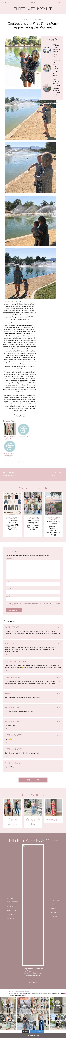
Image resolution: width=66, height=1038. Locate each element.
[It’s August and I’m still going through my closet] (25, 1005)
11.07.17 (59, 627)
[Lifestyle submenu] (14, 918)
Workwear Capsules (12, 518)
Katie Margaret (13, 707)
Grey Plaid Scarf (56, 475)
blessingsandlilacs (15, 661)
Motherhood (39, 19)
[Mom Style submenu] (15, 910)
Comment (10, 558)
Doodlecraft (12, 627)
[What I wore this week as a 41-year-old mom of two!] (8, 1022)
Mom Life (31, 19)
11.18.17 (59, 707)
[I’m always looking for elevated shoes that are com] (41, 1022)
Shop (59, 2)
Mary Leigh (10, 643)
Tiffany (9, 693)
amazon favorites (53, 819)
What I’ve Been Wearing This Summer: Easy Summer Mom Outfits (56, 68)
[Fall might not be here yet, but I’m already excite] (58, 1005)
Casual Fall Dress (10, 475)
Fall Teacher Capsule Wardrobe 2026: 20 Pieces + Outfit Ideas (56, 50)
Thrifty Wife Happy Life (33, 9)
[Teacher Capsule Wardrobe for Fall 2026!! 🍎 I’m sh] (41, 1005)
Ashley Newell (13, 677)
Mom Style (30, 517)
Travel (56, 518)
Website (8, 596)
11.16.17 (59, 693)
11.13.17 (59, 677)
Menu (33, 2)
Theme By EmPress (34, 1035)
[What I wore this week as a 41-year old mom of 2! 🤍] (8, 1005)
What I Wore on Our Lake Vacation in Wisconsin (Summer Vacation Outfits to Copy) (57, 88)
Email (8, 588)
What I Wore (36, 518)
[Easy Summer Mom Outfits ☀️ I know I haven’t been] (58, 1022)
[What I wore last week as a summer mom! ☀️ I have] (25, 1022)
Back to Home (33, 780)
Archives (52, 101)
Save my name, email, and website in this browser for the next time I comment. (34, 604)
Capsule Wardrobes (12, 517)
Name (8, 581)
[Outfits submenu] (14, 914)
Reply (6, 636)
